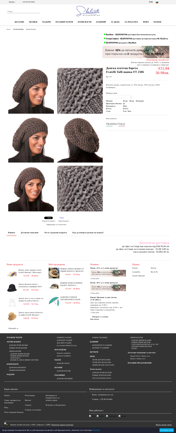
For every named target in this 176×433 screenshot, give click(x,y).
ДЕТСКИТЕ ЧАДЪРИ (64, 343)
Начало (9, 29)
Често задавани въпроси (55, 233)
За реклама (131, 22)
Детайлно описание (30, 233)
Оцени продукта (63, 221)
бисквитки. (96, 430)
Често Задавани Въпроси (14, 412)
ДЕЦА (92, 356)
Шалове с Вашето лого (137, 359)
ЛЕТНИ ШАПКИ (18, 29)
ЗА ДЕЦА (115, 22)
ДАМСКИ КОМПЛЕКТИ (17, 367)
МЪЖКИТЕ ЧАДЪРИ (64, 337)
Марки (157, 22)
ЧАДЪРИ (46, 22)
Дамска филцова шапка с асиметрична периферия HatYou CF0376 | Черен (31, 285)
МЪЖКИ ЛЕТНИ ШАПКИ (18, 348)
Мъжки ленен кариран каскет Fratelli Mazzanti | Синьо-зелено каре (72, 284)
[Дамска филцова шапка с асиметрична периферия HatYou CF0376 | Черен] (12, 288)
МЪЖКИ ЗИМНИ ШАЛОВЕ (141, 342)
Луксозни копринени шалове (101, 378)
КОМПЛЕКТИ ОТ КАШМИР (102, 345)
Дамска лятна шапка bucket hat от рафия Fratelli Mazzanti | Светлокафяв (31, 314)
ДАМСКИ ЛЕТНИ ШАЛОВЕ (102, 372)
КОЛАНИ (58, 367)
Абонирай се (13, 328)
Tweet (62, 218)
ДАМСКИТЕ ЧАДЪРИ (64, 340)
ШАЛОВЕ (19, 22)
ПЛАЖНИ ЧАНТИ (64, 22)
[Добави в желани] (167, 119)
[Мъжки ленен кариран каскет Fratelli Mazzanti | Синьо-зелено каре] (54, 287)
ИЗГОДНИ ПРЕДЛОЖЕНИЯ (140, 363)
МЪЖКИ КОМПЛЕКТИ (17, 370)
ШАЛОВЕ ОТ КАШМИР (100, 348)
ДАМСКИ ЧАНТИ (63, 363)
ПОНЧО (134, 348)
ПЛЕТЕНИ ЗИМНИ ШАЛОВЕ (141, 346)
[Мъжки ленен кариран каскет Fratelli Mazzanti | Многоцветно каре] (12, 274)
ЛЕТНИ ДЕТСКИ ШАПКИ (101, 360)
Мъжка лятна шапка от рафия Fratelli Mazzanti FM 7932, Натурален (72, 270)
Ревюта (11, 233)
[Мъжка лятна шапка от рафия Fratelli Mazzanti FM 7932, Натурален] (54, 273)
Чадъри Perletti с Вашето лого (140, 356)
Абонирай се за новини (100, 317)
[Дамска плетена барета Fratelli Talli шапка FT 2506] (31, 90)
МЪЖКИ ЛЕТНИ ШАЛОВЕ (101, 375)
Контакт (28, 400)
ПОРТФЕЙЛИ (60, 350)
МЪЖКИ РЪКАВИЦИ (99, 337)
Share (49, 218)
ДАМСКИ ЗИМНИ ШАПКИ (20, 354)
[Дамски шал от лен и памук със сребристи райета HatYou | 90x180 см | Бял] (12, 302)
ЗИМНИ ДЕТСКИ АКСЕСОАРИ (103, 365)
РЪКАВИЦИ (59, 375)
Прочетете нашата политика (62, 425)
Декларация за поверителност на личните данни (53, 398)
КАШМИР (101, 22)
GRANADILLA (15, 358)
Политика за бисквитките (56, 405)
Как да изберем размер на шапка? (88, 233)
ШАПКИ (33, 22)
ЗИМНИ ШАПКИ (31, 29)
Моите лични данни (164, 425)
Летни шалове (96, 369)
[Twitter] (168, 2)
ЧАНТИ (57, 360)
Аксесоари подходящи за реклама (142, 353)
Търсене (28, 405)
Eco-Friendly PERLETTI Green (67, 345)
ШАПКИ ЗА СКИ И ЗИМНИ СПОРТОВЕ (24, 360)
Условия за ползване (33, 410)
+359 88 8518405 (28, 2)
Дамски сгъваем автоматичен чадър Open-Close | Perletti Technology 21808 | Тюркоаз (71, 298)
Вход (6, 407)
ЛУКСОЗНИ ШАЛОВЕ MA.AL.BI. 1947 (144, 344)
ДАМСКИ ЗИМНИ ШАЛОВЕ (141, 340)
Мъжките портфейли (64, 353)
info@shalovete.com (105, 395)
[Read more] (108, 273)
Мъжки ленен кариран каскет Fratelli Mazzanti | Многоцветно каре (31, 271)
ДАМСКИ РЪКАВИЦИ (65, 378)
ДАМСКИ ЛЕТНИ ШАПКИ (18, 345)
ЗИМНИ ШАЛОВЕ (136, 337)
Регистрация (30, 395)
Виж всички (94, 319)
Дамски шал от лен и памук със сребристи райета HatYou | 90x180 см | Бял (31, 299)
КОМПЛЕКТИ (84, 22)
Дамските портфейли (64, 356)
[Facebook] (164, 2)
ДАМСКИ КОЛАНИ (64, 371)
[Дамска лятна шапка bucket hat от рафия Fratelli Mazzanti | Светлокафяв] (12, 316)
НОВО (146, 22)
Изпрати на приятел (48, 221)
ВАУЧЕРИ (94, 352)
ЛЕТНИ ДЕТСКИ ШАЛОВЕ (101, 362)
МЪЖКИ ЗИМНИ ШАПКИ (19, 356)
